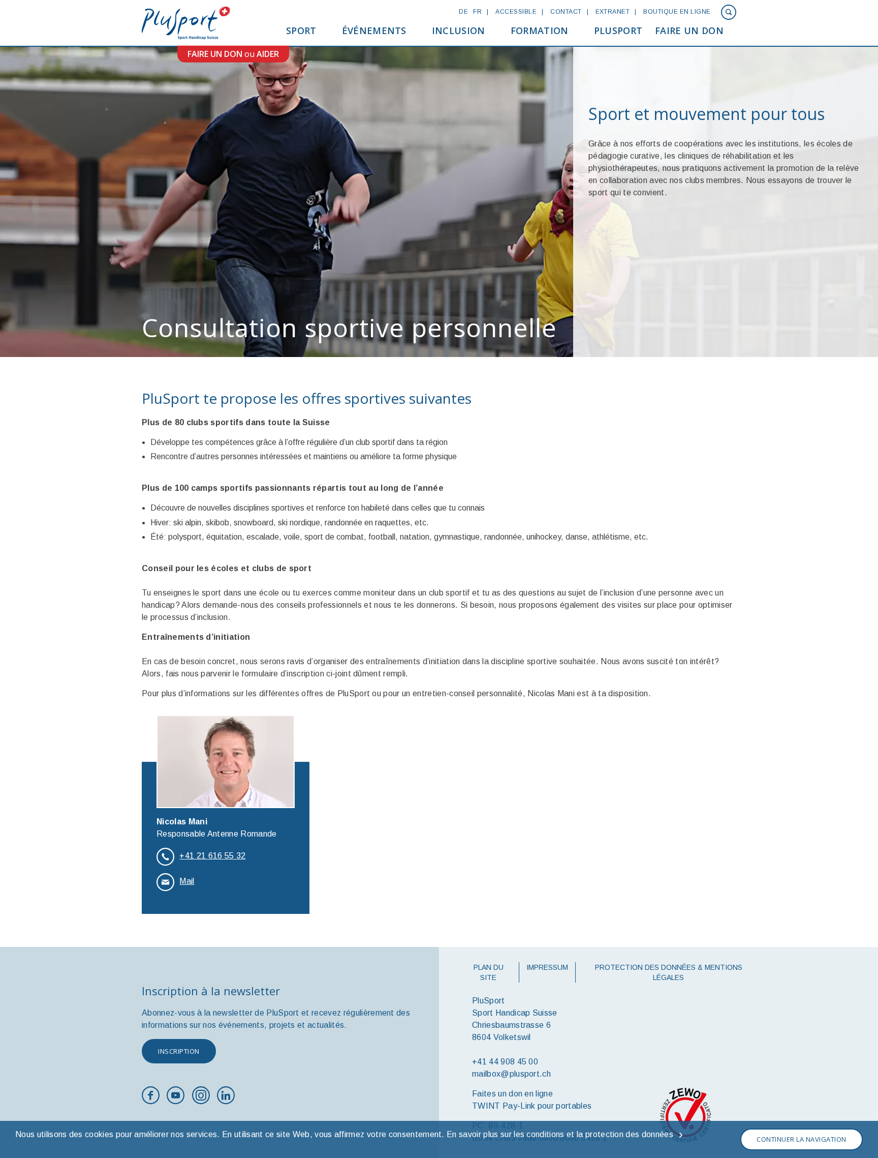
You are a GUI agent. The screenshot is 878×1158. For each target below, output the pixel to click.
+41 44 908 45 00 (505, 1061)
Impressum (547, 967)
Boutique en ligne (676, 11)
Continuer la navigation (801, 1139)
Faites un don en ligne (512, 1093)
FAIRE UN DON (214, 54)
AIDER (268, 54)
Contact (565, 11)
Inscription (179, 1051)
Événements (374, 30)
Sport (301, 30)
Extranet (612, 11)
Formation (540, 30)
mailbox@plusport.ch (511, 1074)
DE (463, 11)
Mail (186, 881)
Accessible (516, 11)
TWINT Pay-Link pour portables (531, 1106)
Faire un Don (689, 30)
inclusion (458, 30)
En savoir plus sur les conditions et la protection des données (560, 1134)
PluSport (618, 30)
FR (477, 11)
